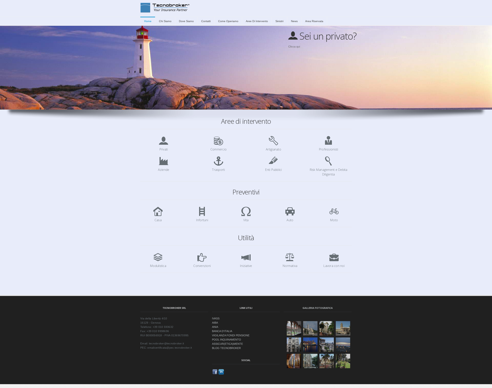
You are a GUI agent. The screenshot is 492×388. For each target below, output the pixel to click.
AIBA (215, 322)
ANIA (215, 326)
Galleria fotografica (318, 308)
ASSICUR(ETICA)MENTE (227, 343)
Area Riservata (314, 21)
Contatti (206, 21)
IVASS (215, 318)
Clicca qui (294, 46)
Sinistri (279, 21)
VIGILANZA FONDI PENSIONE (230, 335)
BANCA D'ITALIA (222, 331)
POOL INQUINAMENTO (226, 339)
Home (147, 21)
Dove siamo (186, 21)
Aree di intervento (257, 21)
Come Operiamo (228, 21)
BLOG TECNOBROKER (226, 348)
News (294, 21)
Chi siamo (165, 21)
